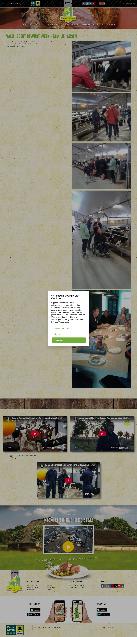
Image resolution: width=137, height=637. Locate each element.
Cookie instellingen (61, 328)
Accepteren (58, 340)
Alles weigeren (60, 334)
